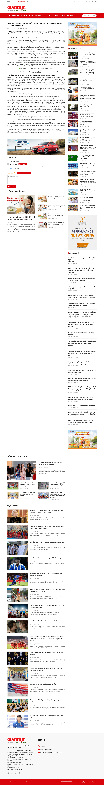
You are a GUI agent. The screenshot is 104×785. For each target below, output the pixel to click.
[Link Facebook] (86, 2)
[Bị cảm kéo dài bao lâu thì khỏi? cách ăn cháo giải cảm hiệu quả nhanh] (21, 204)
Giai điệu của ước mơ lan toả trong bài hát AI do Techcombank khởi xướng (88, 114)
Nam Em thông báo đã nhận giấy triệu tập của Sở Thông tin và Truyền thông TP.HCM (81, 270)
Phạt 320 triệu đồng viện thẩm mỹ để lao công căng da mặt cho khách (82, 379)
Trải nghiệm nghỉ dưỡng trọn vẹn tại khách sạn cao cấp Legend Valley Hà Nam (88, 106)
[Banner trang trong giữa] (82, 233)
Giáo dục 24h (16, 15)
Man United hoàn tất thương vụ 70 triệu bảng (45, 558)
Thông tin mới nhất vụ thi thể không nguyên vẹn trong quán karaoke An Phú (88, 173)
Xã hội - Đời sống (67, 15)
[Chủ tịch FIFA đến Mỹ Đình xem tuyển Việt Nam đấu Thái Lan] (17, 658)
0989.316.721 (21, 1)
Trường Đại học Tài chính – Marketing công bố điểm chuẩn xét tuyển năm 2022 (87, 80)
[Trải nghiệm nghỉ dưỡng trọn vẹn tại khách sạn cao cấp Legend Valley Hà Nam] (73, 107)
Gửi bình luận (11, 186)
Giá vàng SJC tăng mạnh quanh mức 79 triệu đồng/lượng (81, 288)
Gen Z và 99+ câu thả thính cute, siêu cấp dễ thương (87, 164)
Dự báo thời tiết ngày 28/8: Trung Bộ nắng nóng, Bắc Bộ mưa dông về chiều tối (57, 484)
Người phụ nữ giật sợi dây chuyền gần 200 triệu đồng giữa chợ (81, 279)
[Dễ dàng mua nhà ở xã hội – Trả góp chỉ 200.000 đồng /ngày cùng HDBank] (73, 140)
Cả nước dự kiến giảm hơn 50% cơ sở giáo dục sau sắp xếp (27, 494)
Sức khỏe (37, 15)
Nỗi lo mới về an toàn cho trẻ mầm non (81, 405)
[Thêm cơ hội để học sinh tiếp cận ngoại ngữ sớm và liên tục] (17, 705)
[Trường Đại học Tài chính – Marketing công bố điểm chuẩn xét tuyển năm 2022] (73, 81)
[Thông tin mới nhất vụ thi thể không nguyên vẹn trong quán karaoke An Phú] (73, 174)
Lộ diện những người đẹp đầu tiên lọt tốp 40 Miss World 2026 (51, 463)
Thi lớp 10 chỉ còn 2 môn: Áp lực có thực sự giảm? (47, 542)
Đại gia (50, 81)
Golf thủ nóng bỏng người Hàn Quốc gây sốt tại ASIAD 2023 (82, 371)
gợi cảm (34, 42)
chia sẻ (40, 88)
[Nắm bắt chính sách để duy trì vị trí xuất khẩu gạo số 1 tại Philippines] (73, 132)
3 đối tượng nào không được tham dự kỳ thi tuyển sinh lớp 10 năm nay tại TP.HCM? (81, 260)
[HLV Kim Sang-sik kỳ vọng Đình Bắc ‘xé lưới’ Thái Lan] (17, 721)
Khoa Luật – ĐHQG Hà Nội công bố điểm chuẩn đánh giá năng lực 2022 (88, 63)
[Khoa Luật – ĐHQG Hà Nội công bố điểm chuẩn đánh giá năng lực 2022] (73, 63)
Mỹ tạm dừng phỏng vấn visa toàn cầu (43, 684)
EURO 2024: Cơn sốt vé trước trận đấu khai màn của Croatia (88, 123)
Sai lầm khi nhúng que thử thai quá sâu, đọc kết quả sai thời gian (56, 224)
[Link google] (92, 2)
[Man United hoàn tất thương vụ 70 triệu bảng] (17, 563)
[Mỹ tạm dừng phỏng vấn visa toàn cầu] (17, 690)
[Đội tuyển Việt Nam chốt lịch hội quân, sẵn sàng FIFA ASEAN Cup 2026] (13, 485)
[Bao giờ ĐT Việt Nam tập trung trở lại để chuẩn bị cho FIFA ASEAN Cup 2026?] (17, 532)
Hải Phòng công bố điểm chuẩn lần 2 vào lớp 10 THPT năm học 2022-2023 (87, 199)
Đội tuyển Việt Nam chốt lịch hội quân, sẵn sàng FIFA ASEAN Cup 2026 (27, 484)
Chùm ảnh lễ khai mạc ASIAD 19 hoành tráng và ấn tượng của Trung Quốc (81, 421)
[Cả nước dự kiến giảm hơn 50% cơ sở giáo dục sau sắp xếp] (13, 495)
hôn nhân (45, 84)
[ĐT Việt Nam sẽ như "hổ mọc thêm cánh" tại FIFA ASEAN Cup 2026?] (17, 611)
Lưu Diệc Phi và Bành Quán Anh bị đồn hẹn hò (45, 621)
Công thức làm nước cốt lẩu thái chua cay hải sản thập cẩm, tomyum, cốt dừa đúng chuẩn (88, 182)
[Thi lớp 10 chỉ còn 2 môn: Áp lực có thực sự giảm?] (17, 548)
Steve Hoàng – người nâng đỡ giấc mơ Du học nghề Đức (88, 87)
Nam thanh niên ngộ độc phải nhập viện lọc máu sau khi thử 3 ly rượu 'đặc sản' (81, 413)
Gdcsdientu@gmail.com (37, 1)
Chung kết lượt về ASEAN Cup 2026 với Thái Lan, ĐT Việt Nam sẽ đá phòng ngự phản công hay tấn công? (47, 639)
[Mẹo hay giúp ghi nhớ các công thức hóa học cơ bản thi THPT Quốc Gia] (73, 158)
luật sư (53, 82)
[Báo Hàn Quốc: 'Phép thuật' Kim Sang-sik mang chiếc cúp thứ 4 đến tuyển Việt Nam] (43, 495)
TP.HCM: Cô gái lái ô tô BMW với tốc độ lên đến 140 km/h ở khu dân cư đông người (81, 324)
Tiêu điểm (24, 15)
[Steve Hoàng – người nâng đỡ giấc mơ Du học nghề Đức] (73, 89)
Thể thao (58, 15)
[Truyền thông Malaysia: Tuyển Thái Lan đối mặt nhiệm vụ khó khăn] (17, 579)
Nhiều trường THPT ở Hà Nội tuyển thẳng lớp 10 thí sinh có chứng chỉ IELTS (82, 296)
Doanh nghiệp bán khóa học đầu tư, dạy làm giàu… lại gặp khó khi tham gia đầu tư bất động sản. (88, 97)
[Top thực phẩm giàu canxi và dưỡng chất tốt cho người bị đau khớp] (42, 216)
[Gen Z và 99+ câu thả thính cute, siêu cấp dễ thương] (73, 166)
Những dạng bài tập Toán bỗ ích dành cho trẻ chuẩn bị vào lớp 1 (88, 207)
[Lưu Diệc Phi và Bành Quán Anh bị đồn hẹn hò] (17, 626)
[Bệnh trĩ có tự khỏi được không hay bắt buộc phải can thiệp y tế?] (42, 207)
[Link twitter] (89, 2)
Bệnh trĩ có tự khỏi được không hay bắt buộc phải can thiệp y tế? (56, 206)
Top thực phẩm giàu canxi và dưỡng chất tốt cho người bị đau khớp (55, 215)
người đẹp (48, 47)
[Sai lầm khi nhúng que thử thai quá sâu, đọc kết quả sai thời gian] (42, 225)
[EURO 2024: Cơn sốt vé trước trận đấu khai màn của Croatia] (73, 123)
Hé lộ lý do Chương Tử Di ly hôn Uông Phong (81, 334)
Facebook (37, 102)
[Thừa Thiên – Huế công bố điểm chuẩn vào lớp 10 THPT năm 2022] (73, 55)
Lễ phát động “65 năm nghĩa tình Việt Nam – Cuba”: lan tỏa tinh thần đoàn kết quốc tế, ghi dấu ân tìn (88, 148)
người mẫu (23, 46)
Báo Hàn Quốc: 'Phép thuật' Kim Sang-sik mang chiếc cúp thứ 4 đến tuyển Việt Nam (57, 495)
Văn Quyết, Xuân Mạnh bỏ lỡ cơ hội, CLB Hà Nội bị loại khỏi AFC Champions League (82, 343)
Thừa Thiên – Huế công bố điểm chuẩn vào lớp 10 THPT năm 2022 (87, 54)
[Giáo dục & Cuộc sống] (16, 10)
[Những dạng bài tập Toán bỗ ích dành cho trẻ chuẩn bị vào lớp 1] (73, 208)
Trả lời (11, 168)
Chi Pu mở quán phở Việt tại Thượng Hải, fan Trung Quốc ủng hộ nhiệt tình (81, 398)
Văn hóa (44, 15)
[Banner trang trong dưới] (82, 440)
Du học (31, 15)
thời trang (48, 40)
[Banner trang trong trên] (82, 34)
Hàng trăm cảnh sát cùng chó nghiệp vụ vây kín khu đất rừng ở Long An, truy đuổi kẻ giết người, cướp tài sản (82, 314)
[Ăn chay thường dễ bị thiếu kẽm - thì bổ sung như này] (42, 198)
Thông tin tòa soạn (79, 1)
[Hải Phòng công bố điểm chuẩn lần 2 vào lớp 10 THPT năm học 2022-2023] (73, 200)
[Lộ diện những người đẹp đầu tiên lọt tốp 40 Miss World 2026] (21, 470)
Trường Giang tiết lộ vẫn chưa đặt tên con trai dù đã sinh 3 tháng (81, 304)
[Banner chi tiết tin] (36, 147)
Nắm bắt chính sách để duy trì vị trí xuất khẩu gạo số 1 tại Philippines (88, 131)
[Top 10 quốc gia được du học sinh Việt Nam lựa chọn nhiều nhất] (73, 192)
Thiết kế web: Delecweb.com (89, 782)
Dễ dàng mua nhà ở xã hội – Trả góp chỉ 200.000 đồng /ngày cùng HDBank (87, 139)
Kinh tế (50, 15)
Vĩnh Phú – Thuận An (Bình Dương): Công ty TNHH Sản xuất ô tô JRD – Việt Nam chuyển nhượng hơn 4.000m (87, 72)
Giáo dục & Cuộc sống (66, 781)
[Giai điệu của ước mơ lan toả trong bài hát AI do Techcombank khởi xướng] (73, 115)
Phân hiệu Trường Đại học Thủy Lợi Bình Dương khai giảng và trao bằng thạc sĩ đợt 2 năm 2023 (82, 389)
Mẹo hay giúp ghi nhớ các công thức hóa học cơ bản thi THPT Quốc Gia (88, 157)
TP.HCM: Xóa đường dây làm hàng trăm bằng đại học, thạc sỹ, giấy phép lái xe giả (82, 353)
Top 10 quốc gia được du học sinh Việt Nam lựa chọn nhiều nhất (88, 191)
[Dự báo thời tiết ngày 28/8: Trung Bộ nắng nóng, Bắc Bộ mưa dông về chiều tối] (43, 485)
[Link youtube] (96, 2)
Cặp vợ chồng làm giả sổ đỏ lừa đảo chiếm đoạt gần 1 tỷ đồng (80, 363)
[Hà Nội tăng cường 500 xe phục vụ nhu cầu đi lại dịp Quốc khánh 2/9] (17, 674)
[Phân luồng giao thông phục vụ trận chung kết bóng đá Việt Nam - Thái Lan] (17, 595)
